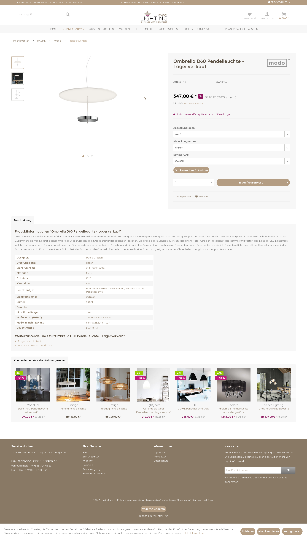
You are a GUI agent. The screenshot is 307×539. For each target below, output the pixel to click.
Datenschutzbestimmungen (256, 477)
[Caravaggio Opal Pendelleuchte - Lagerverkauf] (153, 384)
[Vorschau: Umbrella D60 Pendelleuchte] (17, 78)
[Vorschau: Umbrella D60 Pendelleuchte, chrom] (17, 62)
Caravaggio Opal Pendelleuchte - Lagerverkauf (153, 410)
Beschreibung (22, 220)
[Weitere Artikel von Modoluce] (278, 64)
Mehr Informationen (195, 533)
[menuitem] (44, 14)
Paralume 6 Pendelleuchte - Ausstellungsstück (234, 410)
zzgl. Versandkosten (193, 103)
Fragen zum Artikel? (29, 341)
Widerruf (87, 460)
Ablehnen (248, 531)
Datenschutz (161, 460)
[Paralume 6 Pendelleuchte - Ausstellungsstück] (234, 384)
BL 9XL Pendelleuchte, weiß (193, 408)
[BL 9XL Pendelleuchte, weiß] (193, 384)
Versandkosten (145, 500)
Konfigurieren (292, 531)
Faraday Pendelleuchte (113, 408)
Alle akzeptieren (268, 531)
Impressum (160, 452)
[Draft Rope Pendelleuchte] (273, 384)
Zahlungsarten (90, 456)
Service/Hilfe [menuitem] (279, 2)
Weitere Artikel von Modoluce (34, 345)
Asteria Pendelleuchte (73, 408)
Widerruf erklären (153, 509)
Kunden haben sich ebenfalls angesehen (40, 360)
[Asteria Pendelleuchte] (73, 384)
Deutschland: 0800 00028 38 (34, 461)
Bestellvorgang (91, 469)
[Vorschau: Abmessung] (17, 94)
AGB (84, 452)
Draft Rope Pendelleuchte (274, 408)
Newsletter (160, 456)
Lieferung (87, 465)
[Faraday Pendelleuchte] (113, 384)
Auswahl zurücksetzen (194, 170)
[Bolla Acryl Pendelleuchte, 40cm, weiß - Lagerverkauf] (33, 384)
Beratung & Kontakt (94, 473)
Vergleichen (183, 196)
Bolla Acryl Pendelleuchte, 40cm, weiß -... (33, 410)
